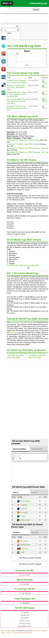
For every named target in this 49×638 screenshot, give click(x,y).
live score (14, 332)
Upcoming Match (19, 449)
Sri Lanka (24, 512)
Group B (34, 532)
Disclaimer (25, 618)
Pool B (34, 492)
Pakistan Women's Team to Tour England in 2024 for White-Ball (17, 94)
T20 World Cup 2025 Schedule (30, 564)
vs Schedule (25, 584)
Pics (12, 59)
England (23, 505)
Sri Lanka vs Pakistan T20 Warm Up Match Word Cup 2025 (37, 355)
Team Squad (15, 51)
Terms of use (25, 621)
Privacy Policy (24, 623)
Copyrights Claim (25, 626)
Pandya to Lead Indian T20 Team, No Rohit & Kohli (16, 87)
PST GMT (30, 457)
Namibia (25, 548)
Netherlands (25, 545)
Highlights (14, 64)
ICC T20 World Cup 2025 (22, 631)
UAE (22, 552)
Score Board (15, 56)
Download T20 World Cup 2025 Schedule (23, 140)
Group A (16, 532)
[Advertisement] (24, 18)
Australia (23, 509)
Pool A (15, 492)
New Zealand (25, 501)
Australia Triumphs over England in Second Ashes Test (17, 108)
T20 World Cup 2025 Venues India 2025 (23, 265)
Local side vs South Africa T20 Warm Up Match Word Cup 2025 (17, 355)
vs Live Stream (25, 593)
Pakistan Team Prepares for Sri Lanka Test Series (16, 81)
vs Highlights (25, 603)
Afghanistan (25, 520)
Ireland (23, 516)
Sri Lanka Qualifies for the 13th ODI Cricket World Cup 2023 (17, 101)
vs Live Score (24, 575)
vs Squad (24, 612)
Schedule (14, 54)
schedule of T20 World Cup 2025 (24, 322)
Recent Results (37, 449)
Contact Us (24, 615)
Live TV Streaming (18, 61)
